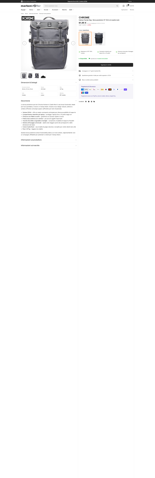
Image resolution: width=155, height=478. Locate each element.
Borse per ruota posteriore (45, 13)
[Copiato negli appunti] (94, 101)
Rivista (132, 10)
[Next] (73, 43)
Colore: (84, 30)
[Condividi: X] (89, 101)
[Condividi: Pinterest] (91, 101)
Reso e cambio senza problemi (90, 80)
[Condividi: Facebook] (86, 101)
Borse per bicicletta (33, 13)
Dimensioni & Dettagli (29, 83)
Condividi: (81, 101)
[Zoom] (73, 18)
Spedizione (93, 23)
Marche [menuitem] (64, 10)
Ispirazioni (124, 10)
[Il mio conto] (123, 6)
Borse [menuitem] (31, 10)
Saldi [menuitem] (70, 10)
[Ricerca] (117, 6)
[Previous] (24, 43)
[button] (128, 17)
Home (22, 13)
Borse (26, 13)
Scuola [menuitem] (46, 10)
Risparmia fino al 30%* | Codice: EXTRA (77, 1)
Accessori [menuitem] (55, 10)
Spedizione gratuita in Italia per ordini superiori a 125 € (96, 75)
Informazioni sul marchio (30, 145)
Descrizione (25, 101)
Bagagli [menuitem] (23, 10)
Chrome (84, 17)
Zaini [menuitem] (38, 10)
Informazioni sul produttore (31, 140)
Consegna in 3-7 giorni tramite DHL (91, 71)
